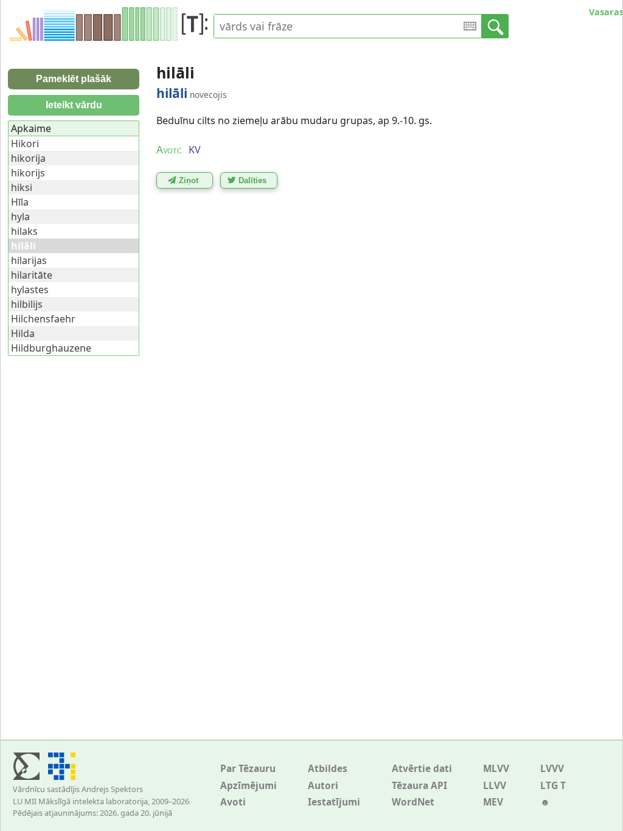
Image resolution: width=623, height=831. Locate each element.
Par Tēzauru (248, 768)
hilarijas (29, 260)
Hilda (23, 333)
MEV (493, 802)
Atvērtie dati (422, 768)
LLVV (494, 785)
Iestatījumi (334, 802)
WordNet (413, 802)
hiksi (21, 187)
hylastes (30, 289)
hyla (20, 216)
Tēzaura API (419, 785)
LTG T (553, 785)
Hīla (20, 202)
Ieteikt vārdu (74, 105)
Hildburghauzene (51, 348)
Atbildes (327, 768)
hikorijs (28, 172)
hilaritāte (31, 275)
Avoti (233, 802)
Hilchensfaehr (43, 318)
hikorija (28, 158)
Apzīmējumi (248, 785)
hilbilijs (27, 304)
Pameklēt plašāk (73, 79)
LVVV (552, 768)
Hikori (25, 143)
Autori (323, 785)
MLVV (496, 768)
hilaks (24, 231)
